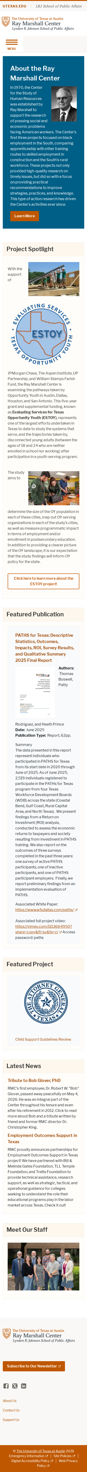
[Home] (38, 23)
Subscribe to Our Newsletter (32, 1366)
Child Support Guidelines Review (43, 1039)
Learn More (24, 216)
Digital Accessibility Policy (30, 1461)
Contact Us (11, 1410)
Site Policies (62, 1456)
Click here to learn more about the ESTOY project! (43, 581)
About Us (9, 1401)
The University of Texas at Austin (40, 1451)
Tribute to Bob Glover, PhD (34, 1080)
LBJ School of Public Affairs (58, 6)
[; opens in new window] (43, 1265)
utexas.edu (14, 6)
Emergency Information (26, 1456)
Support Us (11, 1420)
